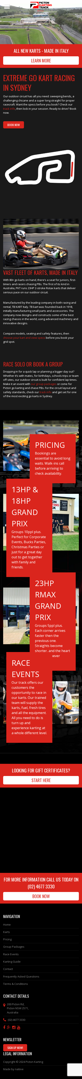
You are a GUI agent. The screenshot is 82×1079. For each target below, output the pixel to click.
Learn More (41, 60)
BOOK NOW (13, 125)
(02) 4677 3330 (41, 886)
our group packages (43, 384)
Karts (6, 932)
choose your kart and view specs (24, 338)
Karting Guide (12, 961)
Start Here (41, 780)
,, (18, 1008)
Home (7, 924)
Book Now (41, 896)
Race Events (11, 954)
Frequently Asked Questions (21, 976)
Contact (8, 969)
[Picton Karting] (41, 5)
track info (9, 109)
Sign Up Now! (15, 1047)
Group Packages (13, 947)
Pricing (7, 939)
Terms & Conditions (15, 984)
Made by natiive (13, 1069)
